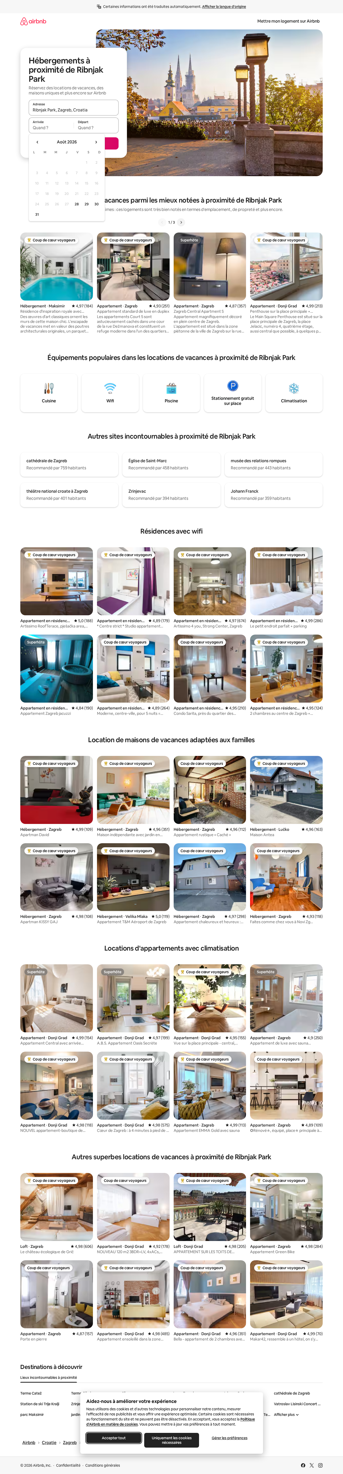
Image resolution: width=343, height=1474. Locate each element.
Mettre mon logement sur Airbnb (288, 21)
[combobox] (74, 110)
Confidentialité (68, 1465)
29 (87, 204)
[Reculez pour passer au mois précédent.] (37, 142)
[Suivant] (181, 222)
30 (96, 204)
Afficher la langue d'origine (224, 6)
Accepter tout (114, 1438)
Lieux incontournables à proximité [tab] (48, 1377)
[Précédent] (162, 222)
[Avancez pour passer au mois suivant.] (95, 142)
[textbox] (51, 128)
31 (37, 214)
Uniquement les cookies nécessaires (171, 1440)
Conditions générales (102, 1465)
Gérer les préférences (229, 1438)
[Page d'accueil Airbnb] (33, 21)
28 (77, 204)
